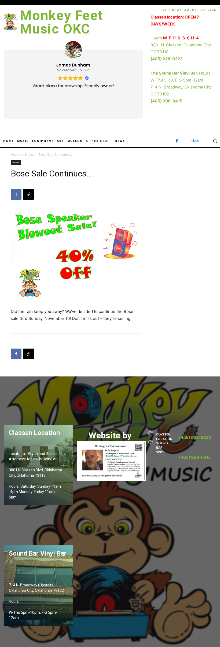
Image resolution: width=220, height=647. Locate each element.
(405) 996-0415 (166, 100)
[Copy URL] (28, 194)
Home (15, 154)
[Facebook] (176, 141)
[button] (215, 141)
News (29, 154)
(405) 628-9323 (167, 58)
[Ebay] (195, 141)
